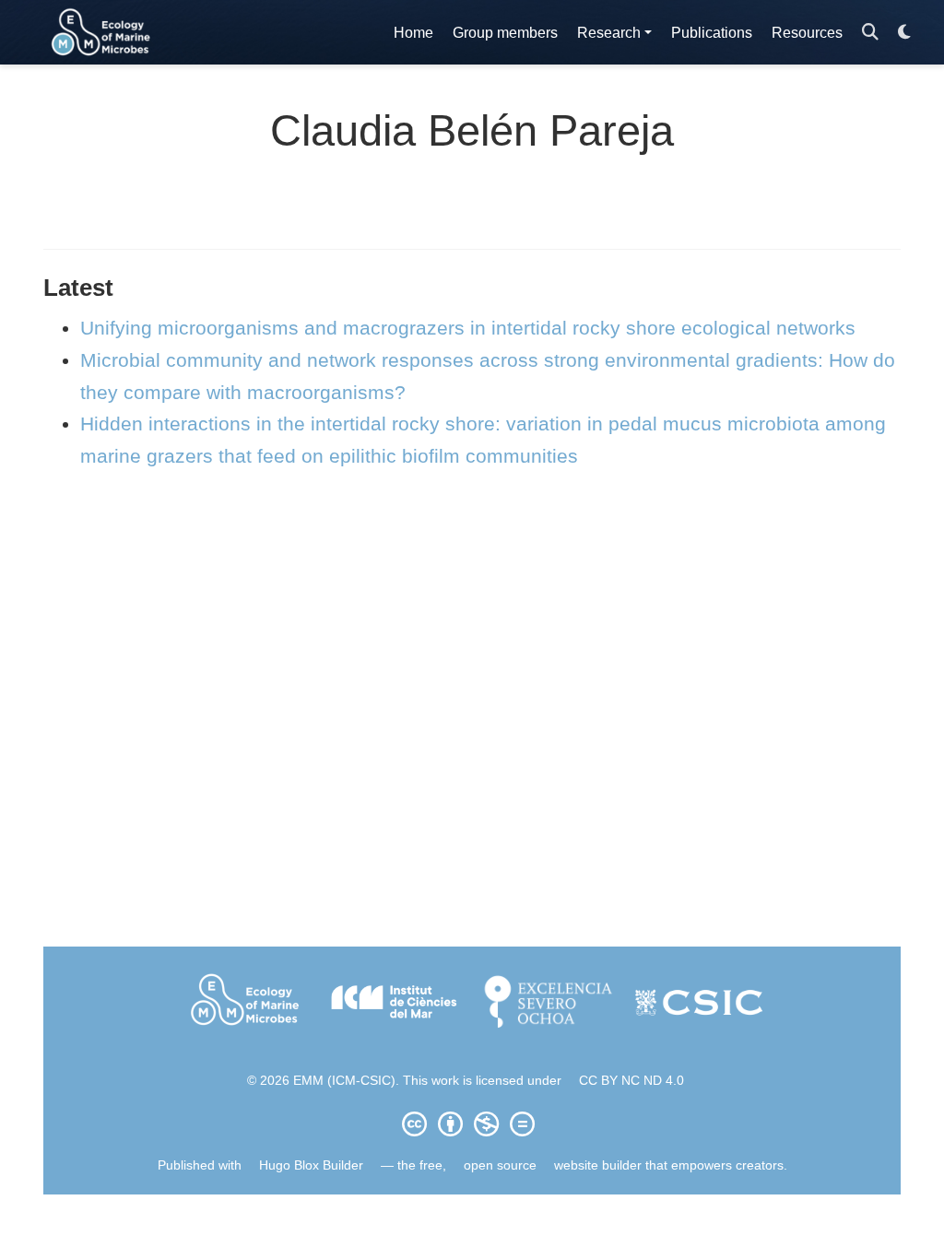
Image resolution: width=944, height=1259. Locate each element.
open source (500, 1165)
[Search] (870, 32)
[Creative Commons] (472, 1123)
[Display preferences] (904, 32)
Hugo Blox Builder (311, 1165)
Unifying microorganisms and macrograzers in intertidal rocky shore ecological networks (468, 327)
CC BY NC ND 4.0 (631, 1080)
